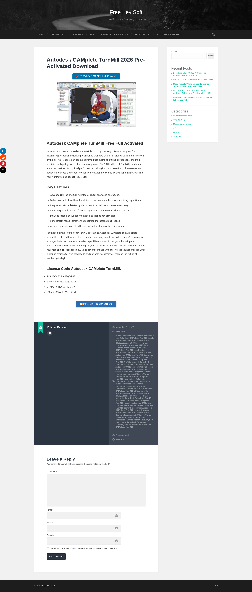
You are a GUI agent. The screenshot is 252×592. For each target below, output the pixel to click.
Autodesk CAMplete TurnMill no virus (131, 387)
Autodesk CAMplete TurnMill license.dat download (129, 385)
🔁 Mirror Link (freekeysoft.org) (96, 303)
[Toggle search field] (213, 34)
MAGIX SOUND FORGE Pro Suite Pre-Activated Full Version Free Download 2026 (192, 91)
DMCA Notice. (58, 34)
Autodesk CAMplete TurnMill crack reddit (132, 346)
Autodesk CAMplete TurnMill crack (136, 338)
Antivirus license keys (114, 34)
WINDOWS (78, 34)
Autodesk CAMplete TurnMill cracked (133, 352)
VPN (92, 34)
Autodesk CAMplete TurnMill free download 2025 (134, 363)
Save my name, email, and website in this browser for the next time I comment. (84, 548)
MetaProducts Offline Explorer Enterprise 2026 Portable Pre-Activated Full (191, 85)
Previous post (122, 435)
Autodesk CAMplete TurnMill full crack (134, 367)
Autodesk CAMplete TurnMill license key (132, 377)
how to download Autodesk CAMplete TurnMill (133, 425)
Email (50, 523)
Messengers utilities (169, 34)
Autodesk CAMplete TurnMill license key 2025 (133, 380)
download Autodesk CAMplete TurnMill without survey (132, 418)
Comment (52, 472)
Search (174, 51)
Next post (120, 439)
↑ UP (216, 586)
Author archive (49, 333)
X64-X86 (177, 136)
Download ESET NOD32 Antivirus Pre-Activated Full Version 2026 (190, 74)
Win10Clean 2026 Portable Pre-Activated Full (193, 80)
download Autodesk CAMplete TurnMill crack (133, 411)
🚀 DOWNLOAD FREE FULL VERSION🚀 (96, 76)
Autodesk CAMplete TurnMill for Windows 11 (131, 361)
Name (50, 510)
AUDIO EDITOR (142, 34)
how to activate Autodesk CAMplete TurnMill (134, 422)
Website (50, 535)
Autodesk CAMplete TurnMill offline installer (134, 389)
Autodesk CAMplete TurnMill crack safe (131, 349)
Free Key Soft (126, 12)
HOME (41, 34)
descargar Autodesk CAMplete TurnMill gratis (134, 409)
